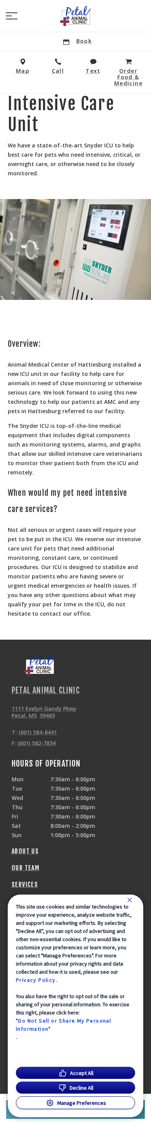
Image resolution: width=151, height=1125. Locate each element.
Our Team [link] (25, 867)
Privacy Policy (36, 979)
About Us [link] (25, 851)
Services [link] (25, 884)
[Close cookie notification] (129, 900)
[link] (75, 16)
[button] (11, 15)
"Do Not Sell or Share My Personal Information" (63, 1024)
